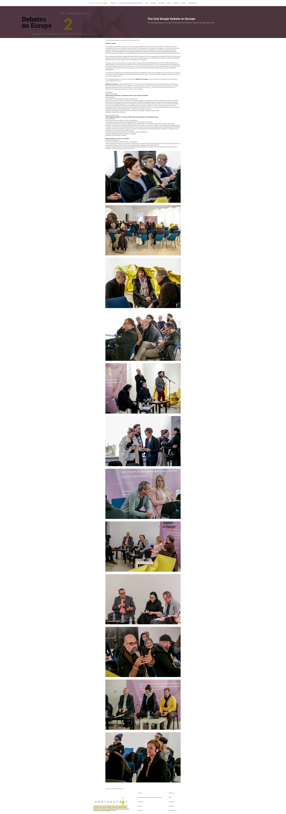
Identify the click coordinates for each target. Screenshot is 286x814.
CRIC (146, 3)
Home (98, 2)
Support (175, 3)
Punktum (162, 3)
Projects (153, 3)
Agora (169, 3)
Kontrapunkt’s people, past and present (131, 3)
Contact (183, 3)
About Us (113, 3)
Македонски (193, 3)
